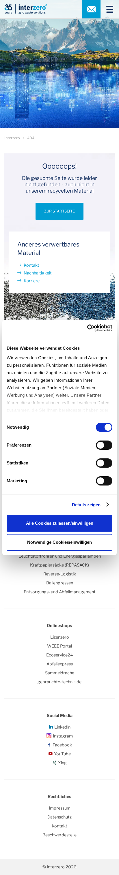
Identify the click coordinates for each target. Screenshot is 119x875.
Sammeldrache (59, 672)
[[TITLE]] (107, 9)
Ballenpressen (59, 583)
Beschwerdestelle (59, 835)
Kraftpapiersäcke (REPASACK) (59, 565)
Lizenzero (59, 637)
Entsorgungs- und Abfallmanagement (60, 591)
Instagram (63, 736)
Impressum (59, 808)
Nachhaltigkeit (38, 273)
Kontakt (31, 265)
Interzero (12, 138)
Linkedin (62, 727)
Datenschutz (59, 817)
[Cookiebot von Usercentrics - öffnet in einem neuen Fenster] (87, 328)
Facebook (62, 745)
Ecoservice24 (59, 655)
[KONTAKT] (91, 9)
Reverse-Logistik (59, 574)
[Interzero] (25, 9)
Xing (62, 762)
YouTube (62, 754)
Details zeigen (86, 504)
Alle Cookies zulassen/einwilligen (59, 523)
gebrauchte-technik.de (59, 681)
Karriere (32, 280)
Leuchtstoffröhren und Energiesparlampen (59, 556)
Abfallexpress (60, 664)
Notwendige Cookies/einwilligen (59, 542)
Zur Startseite (59, 211)
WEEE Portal (59, 646)
